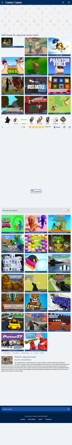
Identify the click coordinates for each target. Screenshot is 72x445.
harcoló (36, 353)
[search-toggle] (63, 2)
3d (31, 353)
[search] (69, 409)
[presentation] (2, 119)
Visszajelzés (48, 419)
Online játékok (6, 353)
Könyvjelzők (37, 191)
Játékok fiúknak (25, 353)
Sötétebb (58, 127)
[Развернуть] (70, 127)
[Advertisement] (18, 19)
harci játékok (15, 353)
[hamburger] (2, 2)
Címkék (40, 419)
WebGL (42, 353)
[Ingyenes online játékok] (13, 2)
